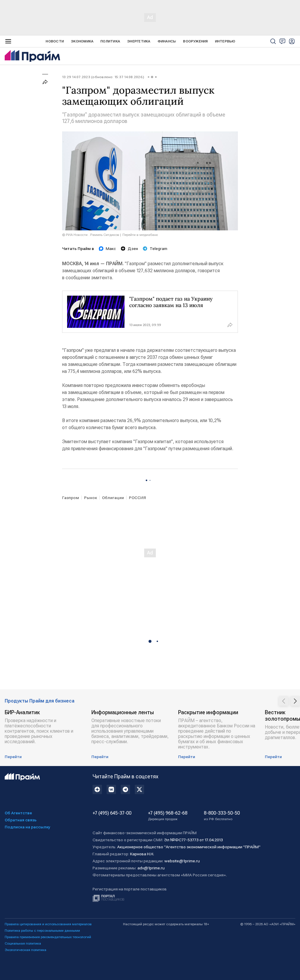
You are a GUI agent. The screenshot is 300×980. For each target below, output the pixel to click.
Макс (111, 248)
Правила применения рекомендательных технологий (48, 937)
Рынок (90, 497)
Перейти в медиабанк (140, 235)
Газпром (70, 497)
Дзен (133, 248)
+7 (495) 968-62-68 (168, 816)
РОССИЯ (137, 497)
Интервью (225, 41)
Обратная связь (21, 820)
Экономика (82, 41)
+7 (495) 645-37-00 (112, 813)
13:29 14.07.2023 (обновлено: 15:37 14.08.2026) (103, 77)
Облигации (113, 497)
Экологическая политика (25, 950)
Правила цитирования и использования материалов (48, 924)
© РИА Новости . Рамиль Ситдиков (90, 235)
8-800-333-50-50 (222, 816)
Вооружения (195, 41)
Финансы (167, 41)
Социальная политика (23, 943)
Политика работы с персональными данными (42, 930)
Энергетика (138, 41)
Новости (55, 41)
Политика (110, 41)
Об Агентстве (18, 813)
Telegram (158, 248)
